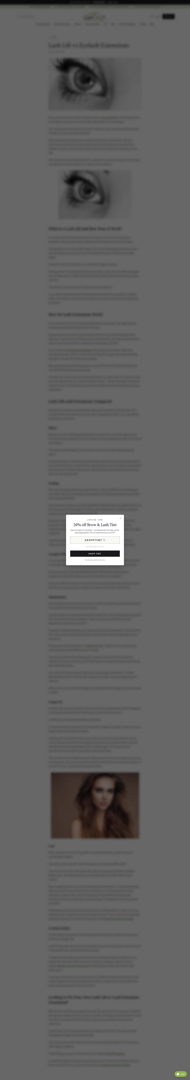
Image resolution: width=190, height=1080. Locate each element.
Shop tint (95, 553)
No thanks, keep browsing (95, 560)
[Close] (120, 518)
